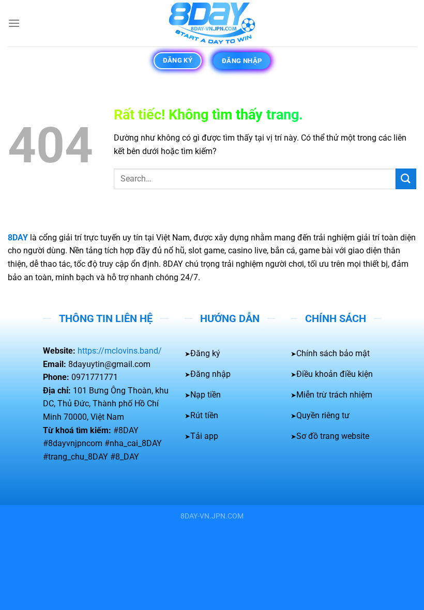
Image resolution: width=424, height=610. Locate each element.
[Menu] (14, 23)
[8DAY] (212, 23)
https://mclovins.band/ (120, 351)
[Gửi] (406, 179)
